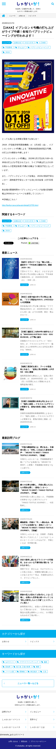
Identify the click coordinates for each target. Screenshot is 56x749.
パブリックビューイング (39, 47)
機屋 (37, 667)
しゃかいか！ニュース (11, 727)
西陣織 (22, 672)
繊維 (45, 662)
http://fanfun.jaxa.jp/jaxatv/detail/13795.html (20, 205)
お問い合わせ (13, 741)
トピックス (32, 16)
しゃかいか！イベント (11, 719)
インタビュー (35, 712)
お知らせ (22, 16)
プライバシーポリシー (38, 741)
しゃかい (28, 4)
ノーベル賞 (9, 672)
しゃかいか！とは (37, 727)
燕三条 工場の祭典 (23, 667)
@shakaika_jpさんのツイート (12, 735)
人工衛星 (42, 43)
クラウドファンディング (29, 662)
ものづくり (9, 662)
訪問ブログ (6, 712)
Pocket (24, 243)
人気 (44, 672)
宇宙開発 (8, 47)
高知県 (7, 667)
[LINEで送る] (33, 243)
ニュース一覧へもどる (28, 683)
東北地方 (33, 672)
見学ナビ (33, 719)
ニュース (12, 16)
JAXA (7, 52)
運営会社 (24, 741)
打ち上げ (21, 47)
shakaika (20, 746)
